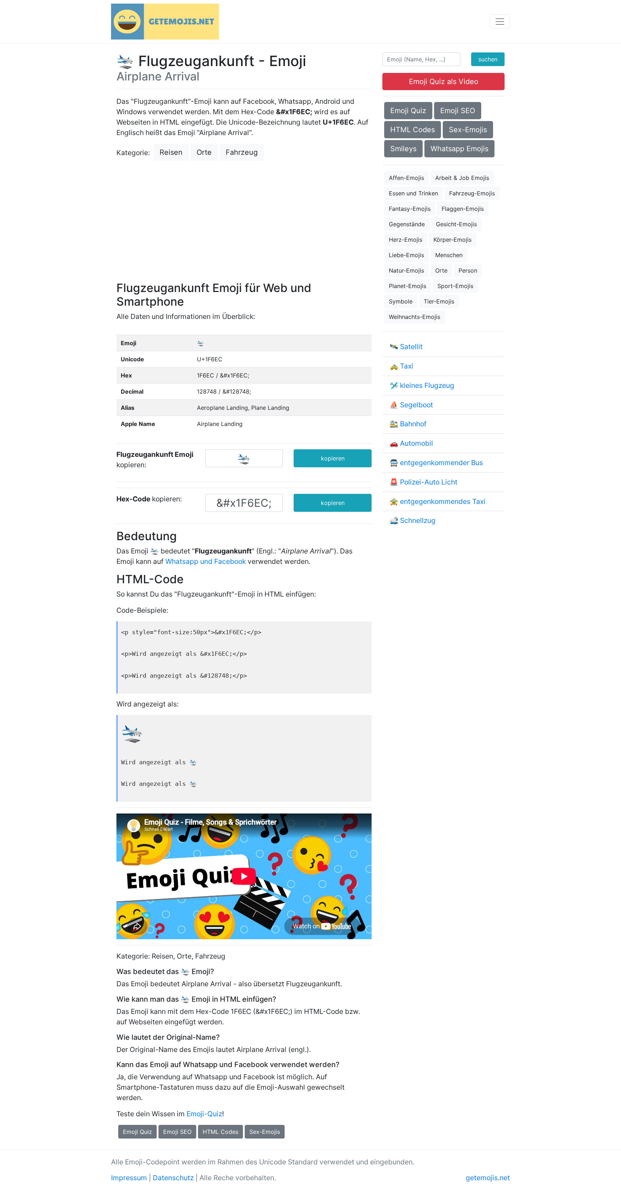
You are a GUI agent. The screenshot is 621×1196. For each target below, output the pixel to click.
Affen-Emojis (406, 177)
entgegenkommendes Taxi (443, 501)
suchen (487, 59)
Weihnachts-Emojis (414, 316)
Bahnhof (413, 423)
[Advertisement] (244, 222)
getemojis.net (488, 1177)
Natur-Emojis (406, 270)
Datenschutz (173, 1177)
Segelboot (416, 404)
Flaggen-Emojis (463, 208)
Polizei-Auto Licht (428, 482)
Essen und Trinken (413, 193)
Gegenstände (407, 224)
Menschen (449, 255)
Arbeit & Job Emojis (462, 177)
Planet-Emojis (407, 285)
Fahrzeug (242, 152)
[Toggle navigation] (500, 21)
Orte (204, 152)
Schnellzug (418, 520)
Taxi (406, 366)
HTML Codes (220, 1131)
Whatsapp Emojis (459, 148)
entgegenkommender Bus (441, 462)
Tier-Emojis (439, 301)
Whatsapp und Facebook (205, 561)
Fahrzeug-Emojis (472, 193)
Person (468, 270)
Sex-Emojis (264, 1131)
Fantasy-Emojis (410, 208)
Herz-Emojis (405, 239)
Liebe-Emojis (406, 255)
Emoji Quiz (137, 1131)
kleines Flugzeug (427, 385)
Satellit (411, 346)
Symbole (401, 301)
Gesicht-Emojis (456, 224)
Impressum (129, 1177)
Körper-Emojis (452, 239)
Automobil (416, 443)
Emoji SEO (177, 1131)
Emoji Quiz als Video (443, 81)
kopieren (333, 458)
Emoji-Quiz (204, 1113)
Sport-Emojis (455, 285)
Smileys (403, 148)
